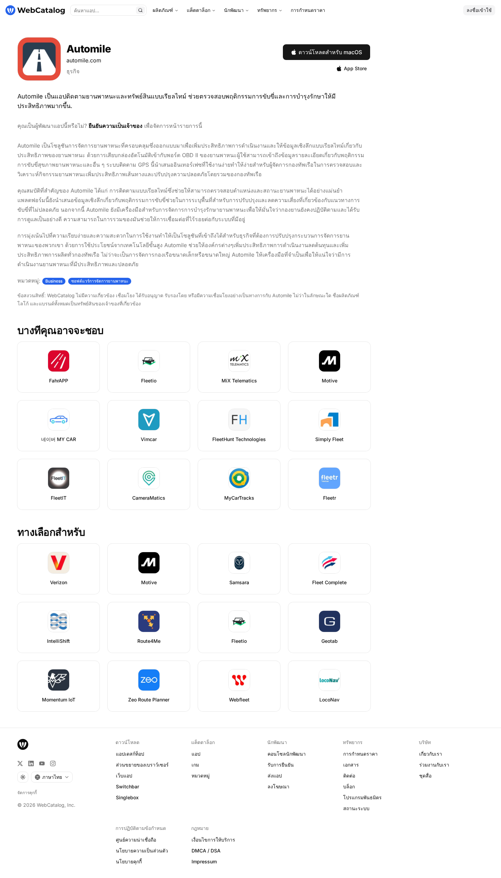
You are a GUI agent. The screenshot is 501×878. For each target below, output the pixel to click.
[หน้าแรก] (35, 10)
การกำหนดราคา (308, 10)
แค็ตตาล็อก (198, 10)
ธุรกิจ (72, 71)
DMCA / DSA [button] (206, 850)
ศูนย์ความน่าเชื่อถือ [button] (136, 840)
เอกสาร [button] (351, 765)
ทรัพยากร (267, 10)
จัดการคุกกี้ (27, 792)
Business (53, 281)
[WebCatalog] (22, 744)
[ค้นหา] (140, 10)
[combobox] (52, 777)
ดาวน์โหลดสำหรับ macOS (330, 52)
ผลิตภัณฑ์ (163, 10)
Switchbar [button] (127, 786)
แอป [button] (196, 754)
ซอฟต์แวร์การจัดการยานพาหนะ (99, 281)
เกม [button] (195, 765)
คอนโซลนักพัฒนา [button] (287, 754)
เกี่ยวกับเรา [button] (430, 754)
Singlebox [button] (127, 797)
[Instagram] (53, 763)
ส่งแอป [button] (275, 775)
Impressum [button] (204, 861)
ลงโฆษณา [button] (278, 786)
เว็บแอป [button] (124, 775)
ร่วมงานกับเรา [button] (434, 765)
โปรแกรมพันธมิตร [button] (362, 797)
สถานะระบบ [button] (356, 808)
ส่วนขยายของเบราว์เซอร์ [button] (142, 765)
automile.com (83, 60)
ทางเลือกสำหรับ (51, 532)
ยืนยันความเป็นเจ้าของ (115, 125)
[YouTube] (42, 763)
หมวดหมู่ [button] (201, 775)
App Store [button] (355, 68)
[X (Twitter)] (20, 763)
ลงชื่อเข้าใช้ (479, 10)
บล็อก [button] (349, 786)
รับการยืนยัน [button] (281, 765)
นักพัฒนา (234, 10)
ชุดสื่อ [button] (425, 775)
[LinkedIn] (31, 763)
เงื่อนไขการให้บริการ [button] (213, 840)
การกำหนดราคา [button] (360, 754)
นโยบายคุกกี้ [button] (129, 861)
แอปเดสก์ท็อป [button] (130, 754)
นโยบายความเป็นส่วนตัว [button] (142, 850)
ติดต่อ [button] (349, 775)
